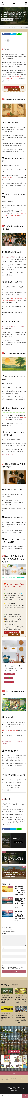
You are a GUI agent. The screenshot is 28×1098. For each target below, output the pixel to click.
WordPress (14, 1090)
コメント (4, 933)
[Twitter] (13, 34)
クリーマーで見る (9, 673)
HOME (3, 27)
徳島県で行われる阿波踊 (8, 257)
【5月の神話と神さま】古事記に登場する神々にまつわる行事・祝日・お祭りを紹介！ (21, 1000)
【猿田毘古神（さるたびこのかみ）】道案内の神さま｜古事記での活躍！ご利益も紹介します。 (20, 916)
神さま (4, 19)
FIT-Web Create (14, 1088)
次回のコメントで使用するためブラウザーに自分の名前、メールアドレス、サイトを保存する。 (14, 968)
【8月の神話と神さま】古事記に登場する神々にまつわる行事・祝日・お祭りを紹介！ (7, 1000)
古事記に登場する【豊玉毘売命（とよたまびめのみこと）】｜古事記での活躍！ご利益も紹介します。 (20, 902)
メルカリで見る (8, 682)
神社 (9, 27)
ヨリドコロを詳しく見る (16, 88)
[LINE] (19, 34)
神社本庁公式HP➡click (8, 455)
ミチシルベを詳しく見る (11, 87)
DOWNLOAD (14, 1051)
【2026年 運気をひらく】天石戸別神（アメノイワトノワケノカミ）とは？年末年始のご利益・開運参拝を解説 (21, 1019)
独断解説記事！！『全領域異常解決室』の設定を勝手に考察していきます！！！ (7, 1018)
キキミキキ (18, 1087)
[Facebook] (6, 34)
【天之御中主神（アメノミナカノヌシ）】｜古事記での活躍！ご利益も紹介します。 (20, 890)
